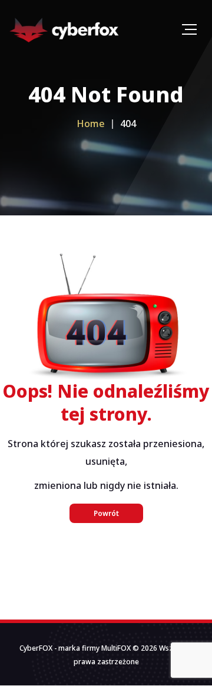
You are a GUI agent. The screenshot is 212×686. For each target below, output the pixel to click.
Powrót (106, 513)
